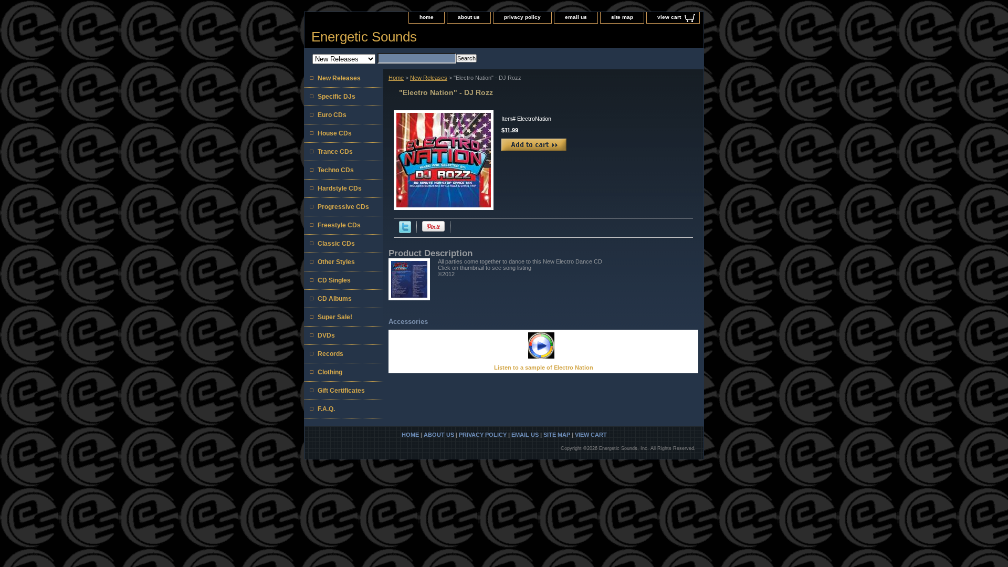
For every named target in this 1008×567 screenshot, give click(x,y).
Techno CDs (336, 170)
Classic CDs (336, 243)
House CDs (335, 133)
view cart (669, 17)
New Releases (428, 78)
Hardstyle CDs (340, 188)
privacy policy (522, 17)
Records (330, 354)
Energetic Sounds (364, 37)
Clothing (330, 372)
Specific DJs (336, 96)
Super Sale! (335, 317)
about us (469, 17)
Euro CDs (332, 115)
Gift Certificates (341, 390)
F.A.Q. (326, 409)
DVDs (326, 335)
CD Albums (335, 298)
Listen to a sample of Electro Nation (543, 367)
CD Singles (334, 280)
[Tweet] (405, 231)
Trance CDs (335, 151)
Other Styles (336, 262)
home (426, 17)
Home (396, 78)
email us (576, 17)
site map (622, 17)
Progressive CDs (343, 207)
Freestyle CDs (339, 225)
